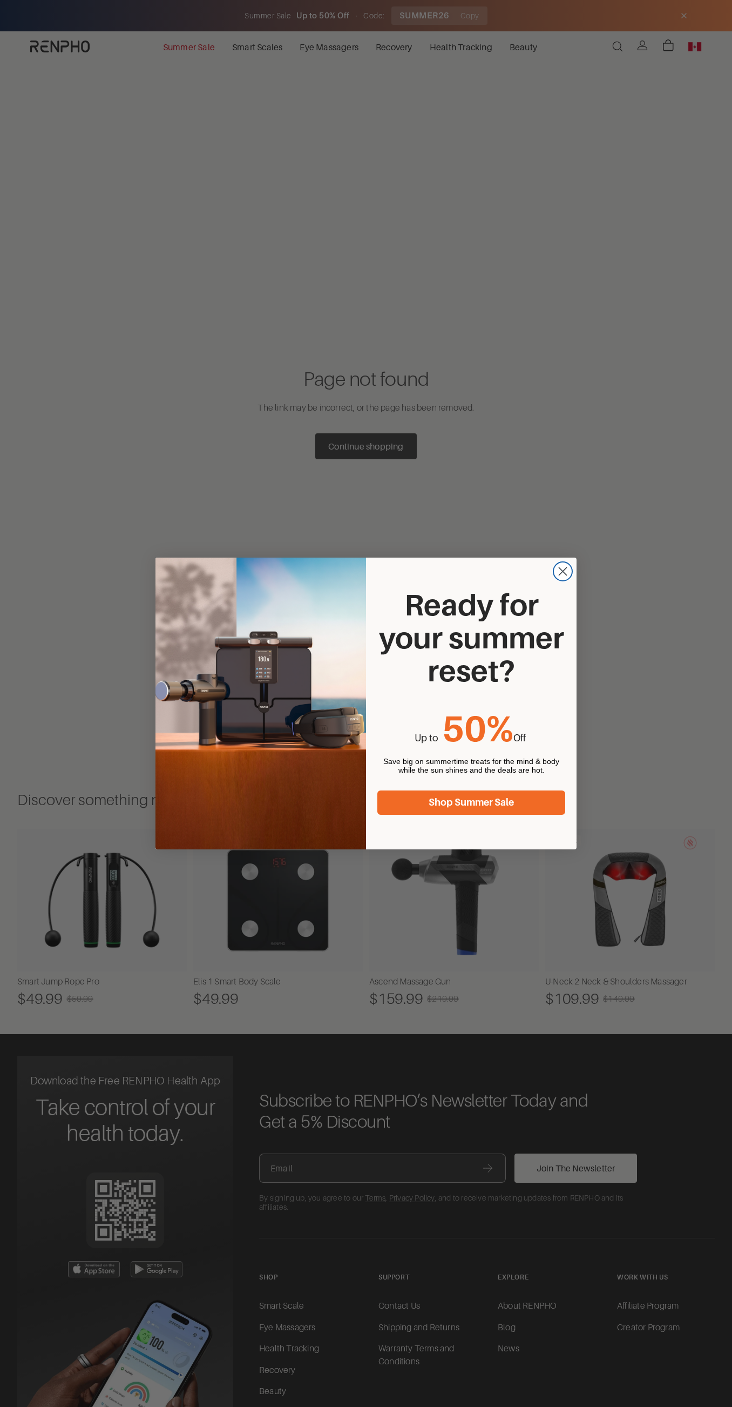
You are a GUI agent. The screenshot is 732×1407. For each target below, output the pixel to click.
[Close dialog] (562, 571)
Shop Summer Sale (471, 802)
